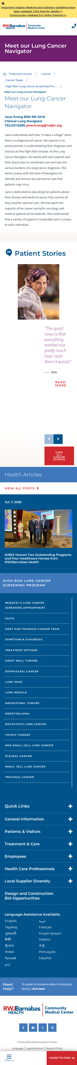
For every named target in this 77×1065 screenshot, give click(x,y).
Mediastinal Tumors (22, 703)
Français (45, 927)
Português (47, 952)
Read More (61, 383)
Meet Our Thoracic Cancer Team (32, 628)
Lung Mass (13, 681)
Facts (10, 618)
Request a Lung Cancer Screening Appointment (25, 605)
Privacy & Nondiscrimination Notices (37, 1042)
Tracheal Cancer (19, 777)
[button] (62, 1058)
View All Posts (20, 488)
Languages (18, 1048)
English (11, 921)
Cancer (46, 73)
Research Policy (54, 1048)
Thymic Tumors (17, 734)
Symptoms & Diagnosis (24, 639)
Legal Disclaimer (34, 1048)
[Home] (24, 26)
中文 (42, 946)
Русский (10, 958)
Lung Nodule (16, 692)
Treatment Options (21, 650)
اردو (7, 964)
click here (38, 989)
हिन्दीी (8, 939)
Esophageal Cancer (22, 671)
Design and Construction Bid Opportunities (29, 895)
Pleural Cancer (18, 756)
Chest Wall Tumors (21, 660)
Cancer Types (14, 80)
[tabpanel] (38, 292)
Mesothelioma (17, 713)
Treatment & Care (20, 73)
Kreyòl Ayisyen (50, 933)
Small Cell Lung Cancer (25, 766)
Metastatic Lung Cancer (25, 724)
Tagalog (11, 927)
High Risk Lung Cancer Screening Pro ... (31, 86)
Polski (9, 952)
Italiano (44, 939)
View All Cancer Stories (59, 456)
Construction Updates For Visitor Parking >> (38, 15)
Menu (9, 1060)
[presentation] (58, 359)
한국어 (9, 946)
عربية (42, 921)
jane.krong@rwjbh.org (44, 125)
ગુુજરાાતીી (10, 933)
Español (45, 958)
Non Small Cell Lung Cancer (29, 745)
